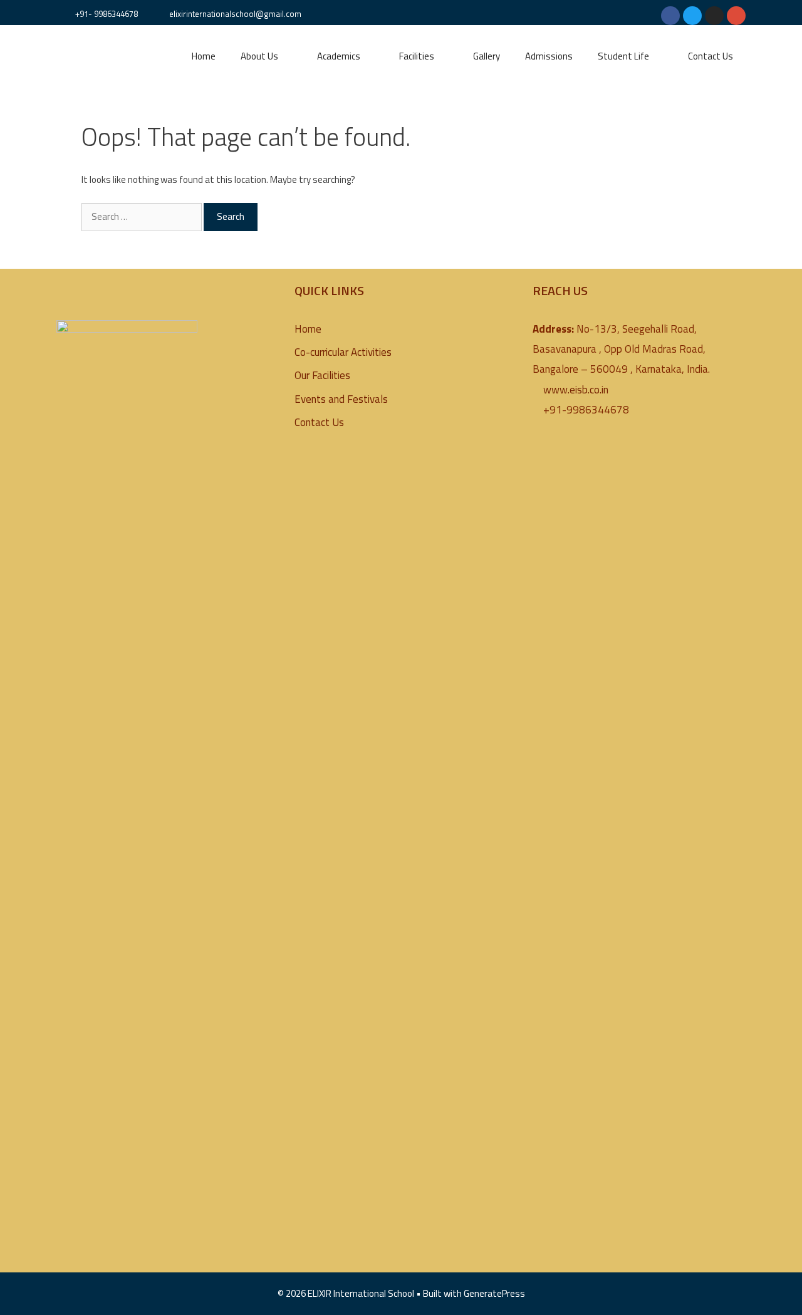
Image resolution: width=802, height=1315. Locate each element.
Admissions (549, 56)
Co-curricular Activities (343, 352)
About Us (259, 56)
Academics (338, 56)
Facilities (416, 56)
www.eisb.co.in (575, 390)
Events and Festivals (341, 399)
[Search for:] (142, 216)
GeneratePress (494, 1293)
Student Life (623, 56)
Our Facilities (322, 375)
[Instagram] (714, 15)
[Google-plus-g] (736, 15)
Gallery (486, 56)
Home (204, 56)
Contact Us (710, 56)
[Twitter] (692, 15)
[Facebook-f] (670, 15)
